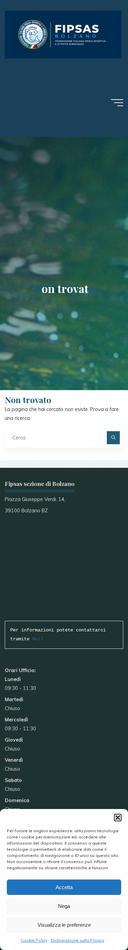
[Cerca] (113, 437)
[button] (117, 817)
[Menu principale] (117, 102)
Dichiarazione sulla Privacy (77, 940)
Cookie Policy (34, 940)
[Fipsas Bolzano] (63, 34)
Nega (64, 906)
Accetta (64, 887)
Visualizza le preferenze (64, 925)
